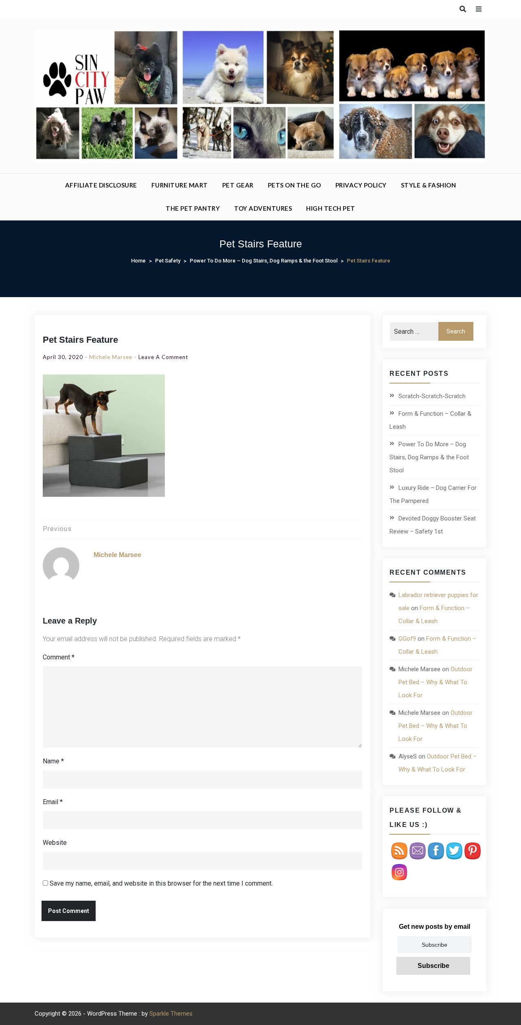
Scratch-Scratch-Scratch (432, 396)
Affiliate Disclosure (101, 185)
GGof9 (407, 638)
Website (55, 842)
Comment (58, 657)
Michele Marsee (110, 357)
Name (53, 761)
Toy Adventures (263, 208)
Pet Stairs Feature (80, 340)
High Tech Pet (330, 208)
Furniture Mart (179, 185)
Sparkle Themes (171, 1013)
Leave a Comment (163, 357)
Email (53, 802)
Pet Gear (238, 185)
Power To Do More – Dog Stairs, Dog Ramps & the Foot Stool (429, 457)
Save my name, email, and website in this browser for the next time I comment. (161, 883)
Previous (57, 529)
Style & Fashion (428, 185)
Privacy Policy (361, 185)
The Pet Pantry (193, 208)
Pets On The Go (294, 185)
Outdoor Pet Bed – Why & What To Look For (435, 682)
